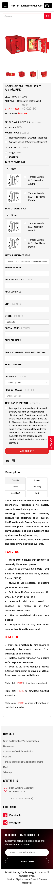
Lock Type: (16, 147)
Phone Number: (13, 340)
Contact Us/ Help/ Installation (18, 751)
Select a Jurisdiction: (23, 122)
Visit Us (7, 756)
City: (13, 303)
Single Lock (15, 152)
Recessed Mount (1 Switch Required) (28, 137)
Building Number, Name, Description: (25, 352)
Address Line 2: (13, 291)
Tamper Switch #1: (15, 162)
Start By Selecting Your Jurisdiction (21, 741)
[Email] (7, 461)
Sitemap (7, 772)
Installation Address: (18, 255)
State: (14, 315)
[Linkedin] (13, 461)
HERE (19, 683)
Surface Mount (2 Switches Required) (28, 142)
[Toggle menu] (5, 5)
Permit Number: (13, 364)
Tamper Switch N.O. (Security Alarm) (36, 180)
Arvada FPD (15, 127)
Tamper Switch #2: (15, 208)
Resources (8, 746)
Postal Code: (18, 328)
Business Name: (13, 267)
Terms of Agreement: (22, 403)
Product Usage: (19, 389)
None (14, 169)
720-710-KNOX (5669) (21, 798)
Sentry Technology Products (27, 5)
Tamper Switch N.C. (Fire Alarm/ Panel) (36, 196)
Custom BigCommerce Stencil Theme (26, 879)
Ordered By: (17, 376)
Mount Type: (17, 132)
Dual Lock (14, 157)
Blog (5, 767)
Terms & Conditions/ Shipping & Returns (23, 762)
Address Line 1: (18, 279)
